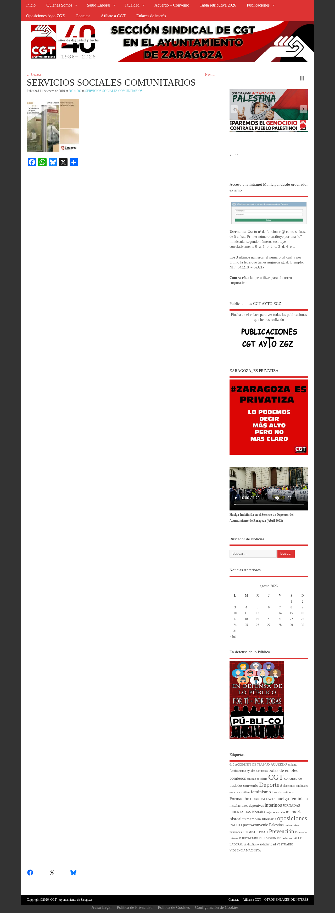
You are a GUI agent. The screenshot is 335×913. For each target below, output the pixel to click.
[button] (234, 109)
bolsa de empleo (284, 770)
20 (268, 619)
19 (257, 619)
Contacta (83, 16)
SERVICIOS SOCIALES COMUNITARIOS (114, 91)
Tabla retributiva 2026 (218, 5)
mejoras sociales (275, 812)
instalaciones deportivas (247, 805)
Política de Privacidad (135, 907)
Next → (210, 74)
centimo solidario (257, 778)
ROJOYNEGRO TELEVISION (257, 838)
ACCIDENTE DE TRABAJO (252, 764)
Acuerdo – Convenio (171, 5)
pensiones (236, 832)
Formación (239, 798)
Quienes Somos (59, 5)
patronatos (291, 825)
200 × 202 (75, 91)
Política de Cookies (174, 907)
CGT (275, 777)
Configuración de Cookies (216, 907)
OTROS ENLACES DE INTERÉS (286, 899)
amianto (292, 764)
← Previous (34, 74)
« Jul (233, 637)
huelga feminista (292, 798)
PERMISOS (250, 832)
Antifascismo (238, 771)
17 (235, 619)
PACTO (236, 825)
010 (232, 764)
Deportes (270, 784)
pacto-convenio (255, 824)
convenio (250, 785)
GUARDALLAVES (263, 799)
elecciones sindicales (295, 786)
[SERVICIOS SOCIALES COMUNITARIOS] (53, 150)
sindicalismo (251, 844)
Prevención (281, 831)
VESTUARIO (285, 844)
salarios (287, 838)
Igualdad (132, 5)
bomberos (238, 778)
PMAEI (263, 832)
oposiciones (292, 818)
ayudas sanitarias (257, 771)
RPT (279, 838)
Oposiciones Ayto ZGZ (45, 16)
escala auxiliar (240, 792)
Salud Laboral (98, 5)
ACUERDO (279, 764)
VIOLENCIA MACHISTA (245, 850)
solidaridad (268, 844)
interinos (273, 805)
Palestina (276, 825)
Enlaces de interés (151, 16)
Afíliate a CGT (113, 16)
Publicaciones (258, 5)
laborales (258, 812)
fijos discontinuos (283, 792)
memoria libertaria (261, 819)
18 (246, 619)
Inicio (31, 5)
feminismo (261, 791)
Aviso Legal (101, 907)
